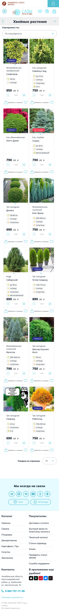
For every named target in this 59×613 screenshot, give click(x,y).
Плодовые (6, 534)
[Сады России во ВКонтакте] (26, 494)
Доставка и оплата (39, 523)
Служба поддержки (39, 563)
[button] (29, 33)
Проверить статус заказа (38, 556)
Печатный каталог (38, 537)
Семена (5, 528)
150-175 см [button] (40, 285)
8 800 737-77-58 (15, 590)
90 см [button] (38, 357)
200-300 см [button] (40, 218)
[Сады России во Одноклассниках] (40, 494)
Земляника (7, 557)
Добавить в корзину (15, 102)
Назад (3, 21)
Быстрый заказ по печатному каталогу (39, 530)
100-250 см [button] (40, 424)
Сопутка (5, 552)
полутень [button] (40, 83)
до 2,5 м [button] (39, 76)
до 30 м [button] (39, 145)
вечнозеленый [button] (42, 152)
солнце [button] (13, 82)
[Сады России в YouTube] (33, 494)
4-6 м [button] (12, 424)
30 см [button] (12, 79)
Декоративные (9, 540)
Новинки (5, 523)
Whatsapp (43, 501)
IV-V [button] (38, 86)
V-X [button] (11, 431)
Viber (20, 501)
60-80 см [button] (13, 215)
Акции (32, 549)
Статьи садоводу (37, 543)
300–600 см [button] (15, 357)
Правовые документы (12, 597)
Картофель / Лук (10, 546)
